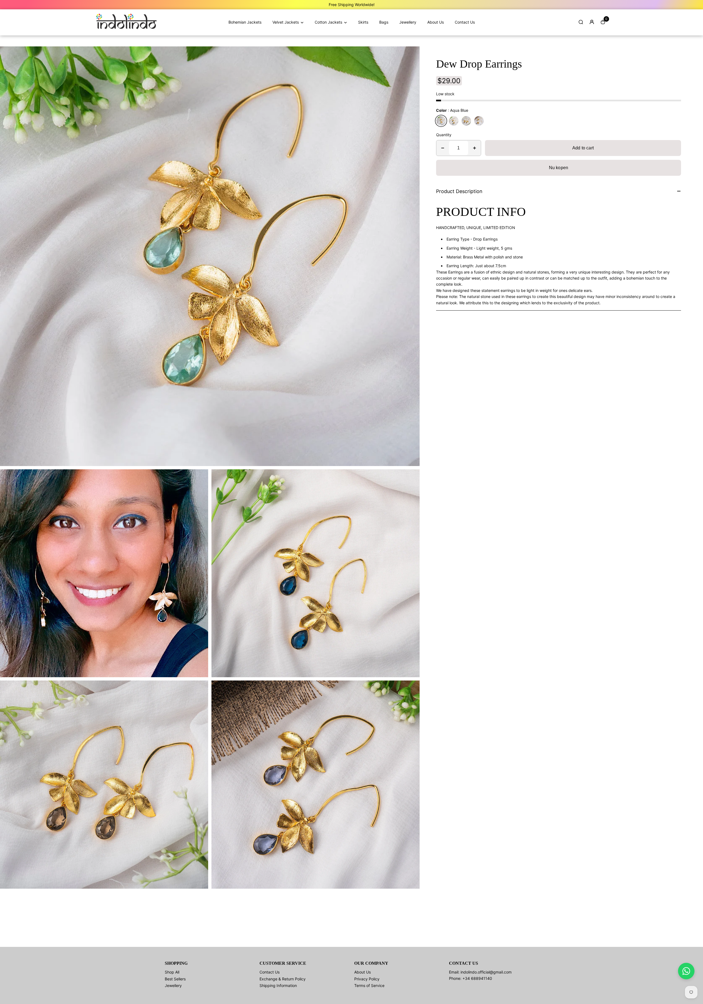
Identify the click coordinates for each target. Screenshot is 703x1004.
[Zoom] (411, 55)
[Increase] (474, 148)
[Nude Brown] (466, 121)
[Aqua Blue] (441, 121)
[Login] (592, 22)
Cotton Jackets (328, 22)
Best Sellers (175, 979)
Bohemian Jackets (244, 22)
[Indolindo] (126, 27)
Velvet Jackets (285, 22)
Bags (383, 22)
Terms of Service (369, 985)
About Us (435, 22)
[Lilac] (479, 121)
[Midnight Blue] (454, 121)
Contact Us (465, 22)
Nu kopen (558, 167)
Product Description (459, 191)
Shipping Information (278, 985)
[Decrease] (442, 148)
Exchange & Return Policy (283, 979)
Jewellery (407, 22)
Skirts (363, 22)
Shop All (172, 972)
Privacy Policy (367, 979)
